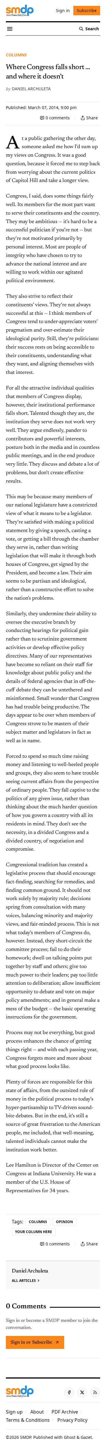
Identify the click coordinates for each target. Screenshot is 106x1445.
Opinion (64, 1221)
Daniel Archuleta (31, 88)
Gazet (86, 1437)
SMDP (25, 1437)
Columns (16, 55)
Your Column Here (33, 1231)
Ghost (69, 1437)
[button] (14, 1411)
